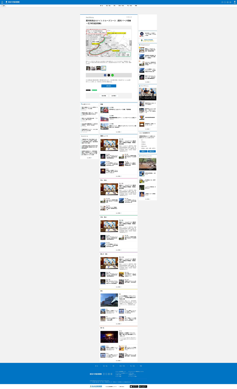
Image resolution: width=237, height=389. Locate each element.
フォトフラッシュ (90, 17)
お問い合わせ (131, 373)
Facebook (222, 2)
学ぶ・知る (129, 5)
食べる (101, 5)
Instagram (228, 2)
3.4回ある (143, 144)
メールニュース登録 (132, 376)
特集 (136, 5)
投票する (143, 151)
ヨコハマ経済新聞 (12, 2)
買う (115, 5)
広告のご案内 (118, 374)
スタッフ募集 (118, 376)
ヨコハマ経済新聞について (121, 371)
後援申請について (132, 374)
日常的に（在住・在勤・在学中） (148, 148)
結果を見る (151, 151)
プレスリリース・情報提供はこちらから (136, 371)
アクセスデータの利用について (122, 373)
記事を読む (108, 86)
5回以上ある (144, 146)
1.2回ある (143, 142)
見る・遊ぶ (108, 5)
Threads (230, 2)
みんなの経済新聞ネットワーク (96, 386)
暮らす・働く (121, 5)
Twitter (225, 2)
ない (142, 139)
